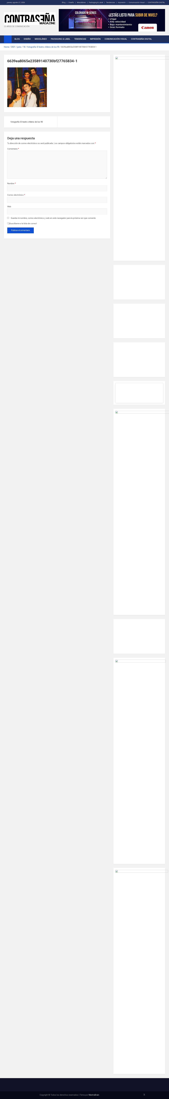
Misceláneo (81, 2)
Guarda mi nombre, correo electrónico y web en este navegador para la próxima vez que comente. (53, 218)
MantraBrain (94, 1095)
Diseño (71, 2)
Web (9, 206)
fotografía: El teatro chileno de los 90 (27, 122)
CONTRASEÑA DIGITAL (156, 2)
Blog (63, 2)
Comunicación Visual (137, 2)
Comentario (13, 149)
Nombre (11, 183)
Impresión (122, 2)
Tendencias (110, 2)
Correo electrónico (16, 195)
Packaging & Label (96, 2)
